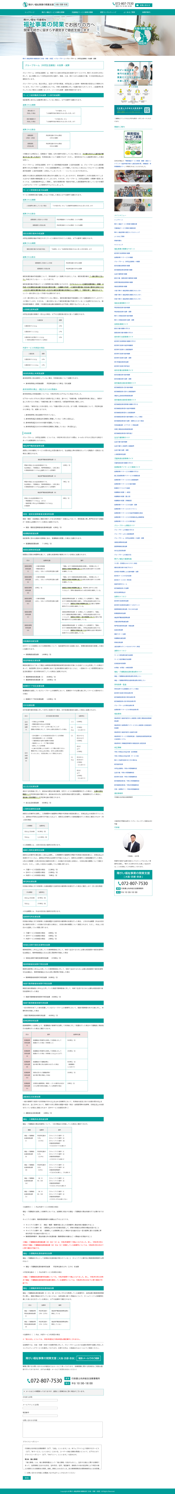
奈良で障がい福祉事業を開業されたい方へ (127, 299)
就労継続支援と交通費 (121, 588)
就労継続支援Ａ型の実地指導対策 (125, 701)
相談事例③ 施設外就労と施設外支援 (125, 732)
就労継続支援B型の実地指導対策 (124, 697)
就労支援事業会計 (120, 592)
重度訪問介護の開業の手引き (123, 333)
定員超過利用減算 (120, 663)
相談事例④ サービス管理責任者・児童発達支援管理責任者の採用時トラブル (133, 737)
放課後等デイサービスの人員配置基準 (126, 480)
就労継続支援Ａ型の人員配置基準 (125, 391)
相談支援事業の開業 (120, 286)
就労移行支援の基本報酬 (122, 354)
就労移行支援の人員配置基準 (123, 349)
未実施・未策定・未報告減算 (123, 668)
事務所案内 (146, 12)
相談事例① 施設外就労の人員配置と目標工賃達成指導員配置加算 (133, 719)
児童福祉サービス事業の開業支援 (125, 228)
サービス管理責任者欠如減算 (123, 655)
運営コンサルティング (108, 12)
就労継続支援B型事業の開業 (123, 270)
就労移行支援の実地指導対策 (123, 693)
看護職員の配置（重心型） (122, 496)
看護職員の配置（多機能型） (123, 500)
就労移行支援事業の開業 (122, 253)
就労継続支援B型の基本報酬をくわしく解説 (128, 417)
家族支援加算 (118, 642)
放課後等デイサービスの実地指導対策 (126, 710)
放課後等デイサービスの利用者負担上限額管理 (129, 517)
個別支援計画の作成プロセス (123, 567)
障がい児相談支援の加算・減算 (124, 320)
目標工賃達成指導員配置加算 (123, 429)
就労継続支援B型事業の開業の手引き (126, 404)
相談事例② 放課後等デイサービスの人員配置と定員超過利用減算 (133, 726)
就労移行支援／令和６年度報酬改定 (125, 777)
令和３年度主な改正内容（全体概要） (126, 752)
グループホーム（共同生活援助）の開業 (127, 261)
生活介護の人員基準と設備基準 (124, 446)
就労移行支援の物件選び (122, 366)
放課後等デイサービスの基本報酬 (125, 484)
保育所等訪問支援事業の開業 (123, 282)
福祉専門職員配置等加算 (122, 617)
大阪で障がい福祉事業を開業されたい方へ (127, 291)
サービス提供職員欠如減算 (122, 659)
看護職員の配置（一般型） (122, 492)
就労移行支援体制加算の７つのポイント (127, 605)
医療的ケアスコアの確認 (122, 488)
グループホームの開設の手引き (124, 530)
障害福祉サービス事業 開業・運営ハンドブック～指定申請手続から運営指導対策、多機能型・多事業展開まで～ (132, 163)
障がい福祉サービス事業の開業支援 (125, 224)
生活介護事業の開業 (120, 274)
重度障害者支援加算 (120, 546)
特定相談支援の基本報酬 (122, 307)
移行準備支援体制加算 (121, 362)
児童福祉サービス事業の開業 (82, 12)
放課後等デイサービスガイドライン (125, 509)
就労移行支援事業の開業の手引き (125, 341)
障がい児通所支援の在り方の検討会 (125, 760)
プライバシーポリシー (31, 1441)
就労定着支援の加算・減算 (122, 379)
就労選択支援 (118, 764)
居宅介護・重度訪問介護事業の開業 (125, 278)
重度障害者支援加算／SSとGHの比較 (126, 609)
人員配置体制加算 (120, 454)
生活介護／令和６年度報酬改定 (124, 772)
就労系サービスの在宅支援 (122, 576)
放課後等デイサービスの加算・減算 (125, 505)
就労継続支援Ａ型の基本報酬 (123, 387)
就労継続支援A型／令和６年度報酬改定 (126, 781)
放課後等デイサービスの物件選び (125, 521)
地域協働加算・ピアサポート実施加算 (126, 425)
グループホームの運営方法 (122, 555)
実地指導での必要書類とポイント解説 (126, 689)
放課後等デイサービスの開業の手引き (126, 471)
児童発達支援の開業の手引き (123, 463)
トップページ (29, 12)
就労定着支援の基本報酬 (122, 375)
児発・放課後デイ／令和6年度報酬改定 (126, 789)
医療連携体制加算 (120, 613)
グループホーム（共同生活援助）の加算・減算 (47, 65)
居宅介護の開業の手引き (122, 328)
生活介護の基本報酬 (120, 442)
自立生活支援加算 (120, 550)
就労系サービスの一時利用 (122, 580)
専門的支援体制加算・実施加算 (124, 626)
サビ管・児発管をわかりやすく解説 (125, 563)
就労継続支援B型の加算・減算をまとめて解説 (129, 421)
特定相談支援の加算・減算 (122, 312)
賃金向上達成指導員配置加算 (123, 396)
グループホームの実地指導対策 (124, 705)
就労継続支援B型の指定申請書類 (124, 408)
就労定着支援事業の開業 (122, 266)
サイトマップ (118, 245)
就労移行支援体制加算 (121, 601)
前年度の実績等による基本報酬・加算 (126, 572)
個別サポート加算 (120, 634)
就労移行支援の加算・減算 (122, 358)
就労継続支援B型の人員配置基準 (124, 413)
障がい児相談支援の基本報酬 (123, 316)
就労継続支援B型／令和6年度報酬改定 (126, 785)
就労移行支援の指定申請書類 (123, 345)
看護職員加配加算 (120, 638)
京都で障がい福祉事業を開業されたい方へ (127, 295)
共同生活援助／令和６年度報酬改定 (125, 768)
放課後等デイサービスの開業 (123, 257)
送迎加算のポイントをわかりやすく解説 (127, 646)
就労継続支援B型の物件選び (123, 433)
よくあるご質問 (129, 12)
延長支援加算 (118, 630)
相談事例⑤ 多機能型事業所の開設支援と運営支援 (130, 743)
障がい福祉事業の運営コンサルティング (127, 232)
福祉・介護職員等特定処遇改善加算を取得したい (130, 680)
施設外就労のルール (120, 584)
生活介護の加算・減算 (121, 450)
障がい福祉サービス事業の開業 (53, 12)
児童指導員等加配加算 (121, 622)
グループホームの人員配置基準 (124, 534)
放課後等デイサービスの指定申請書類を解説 (128, 513)
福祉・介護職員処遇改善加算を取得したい (127, 676)
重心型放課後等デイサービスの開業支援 (127, 476)
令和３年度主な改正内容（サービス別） (127, 756)
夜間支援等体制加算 (120, 542)
